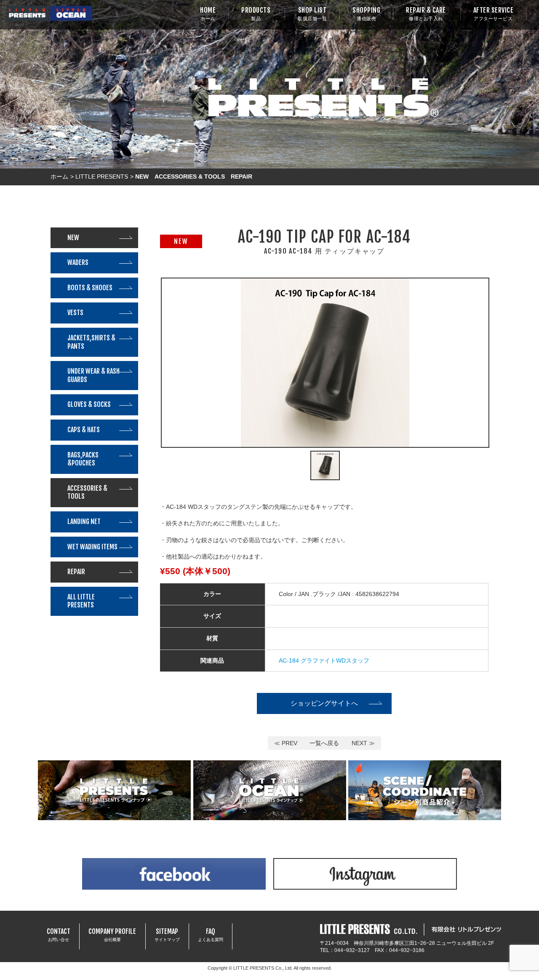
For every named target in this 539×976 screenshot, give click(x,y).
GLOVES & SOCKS (89, 404)
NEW (73, 237)
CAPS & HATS (83, 429)
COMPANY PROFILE (112, 934)
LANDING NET (84, 521)
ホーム (59, 176)
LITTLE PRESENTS (101, 176)
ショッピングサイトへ (324, 703)
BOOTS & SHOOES (89, 287)
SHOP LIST (312, 13)
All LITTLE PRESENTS (81, 601)
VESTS (75, 312)
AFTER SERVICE (493, 13)
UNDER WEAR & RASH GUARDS (93, 375)
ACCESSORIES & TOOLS (87, 492)
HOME (208, 13)
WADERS (77, 262)
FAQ (210, 934)
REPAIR (76, 571)
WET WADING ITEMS (92, 547)
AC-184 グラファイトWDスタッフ (324, 660)
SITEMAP (167, 934)
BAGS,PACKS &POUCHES (83, 459)
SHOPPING (366, 13)
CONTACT (58, 934)
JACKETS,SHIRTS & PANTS (91, 342)
